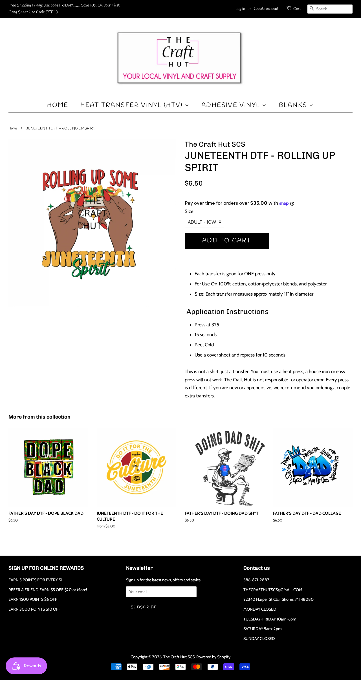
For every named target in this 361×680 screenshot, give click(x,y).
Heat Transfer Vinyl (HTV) (132, 105)
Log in (240, 9)
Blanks (294, 105)
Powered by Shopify (213, 656)
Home (58, 105)
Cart (297, 9)
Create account (266, 9)
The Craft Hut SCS (179, 656)
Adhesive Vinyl (231, 105)
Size (189, 211)
